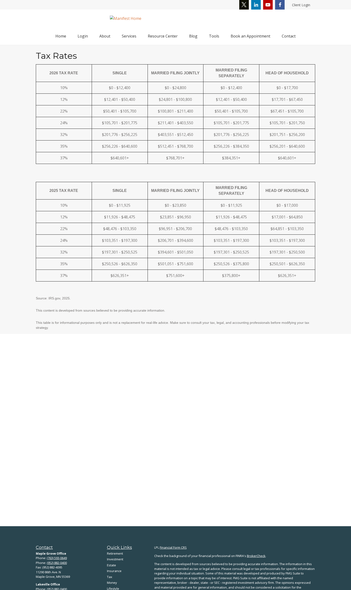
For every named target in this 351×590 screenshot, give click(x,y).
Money (112, 582)
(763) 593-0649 (57, 558)
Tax (109, 577)
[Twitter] (244, 5)
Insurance (114, 571)
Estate (111, 565)
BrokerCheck (256, 556)
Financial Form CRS (173, 547)
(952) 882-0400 (57, 563)
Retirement (115, 553)
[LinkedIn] (256, 5)
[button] (61, 36)
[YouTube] (268, 5)
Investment (115, 559)
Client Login (301, 5)
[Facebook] (280, 5)
